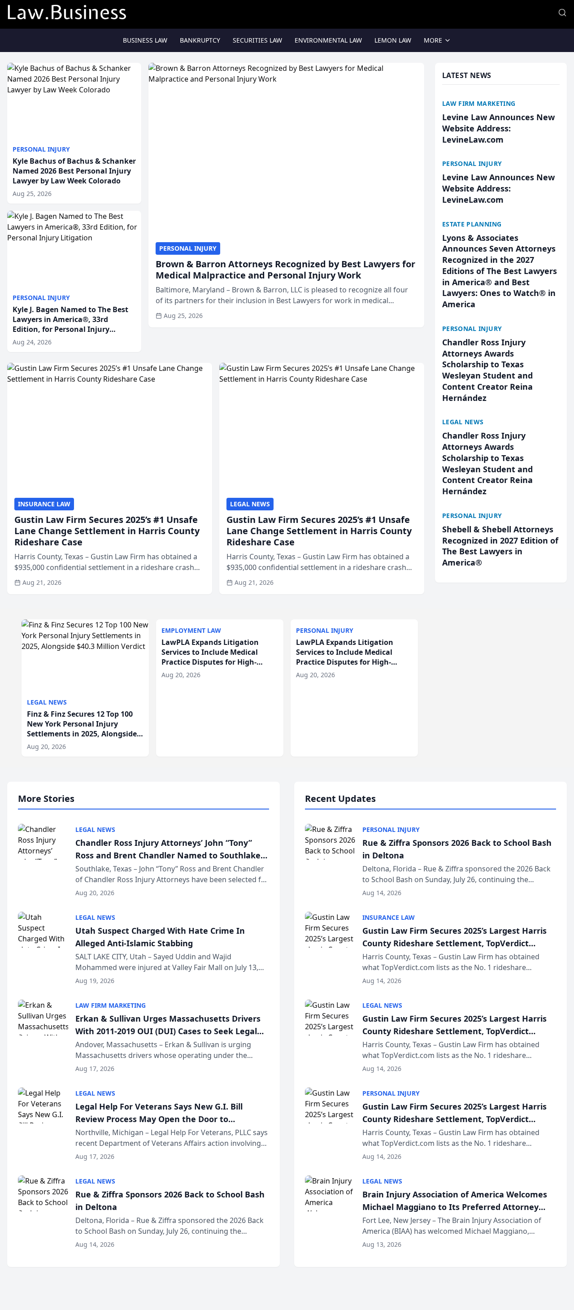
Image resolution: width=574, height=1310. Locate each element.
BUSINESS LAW (145, 40)
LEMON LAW (392, 40)
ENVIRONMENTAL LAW (328, 40)
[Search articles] (562, 12)
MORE (433, 40)
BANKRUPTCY (200, 40)
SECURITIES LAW (257, 40)
